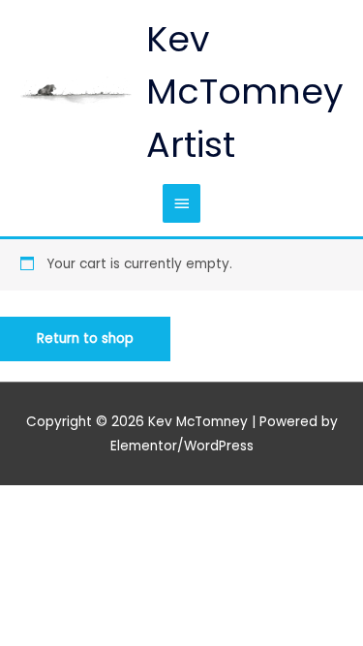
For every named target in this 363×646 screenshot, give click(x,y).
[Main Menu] (181, 203)
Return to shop (85, 338)
